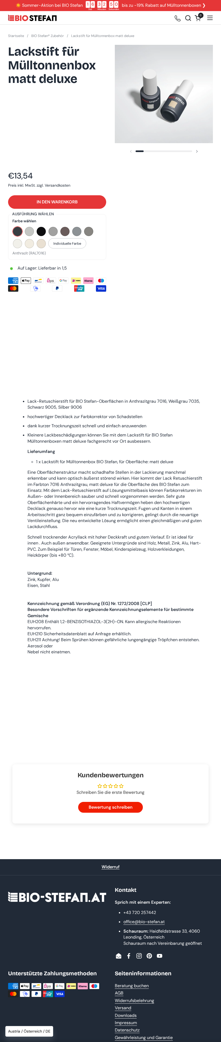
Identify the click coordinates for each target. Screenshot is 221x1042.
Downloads (126, 1015)
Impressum (126, 1023)
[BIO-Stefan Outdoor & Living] (32, 18)
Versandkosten (57, 185)
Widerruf (111, 867)
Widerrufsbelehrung (134, 1000)
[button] (188, 18)
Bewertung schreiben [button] (111, 807)
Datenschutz (127, 1030)
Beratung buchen (132, 986)
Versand (123, 1008)
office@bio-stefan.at (144, 922)
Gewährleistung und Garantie (144, 1037)
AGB (119, 993)
